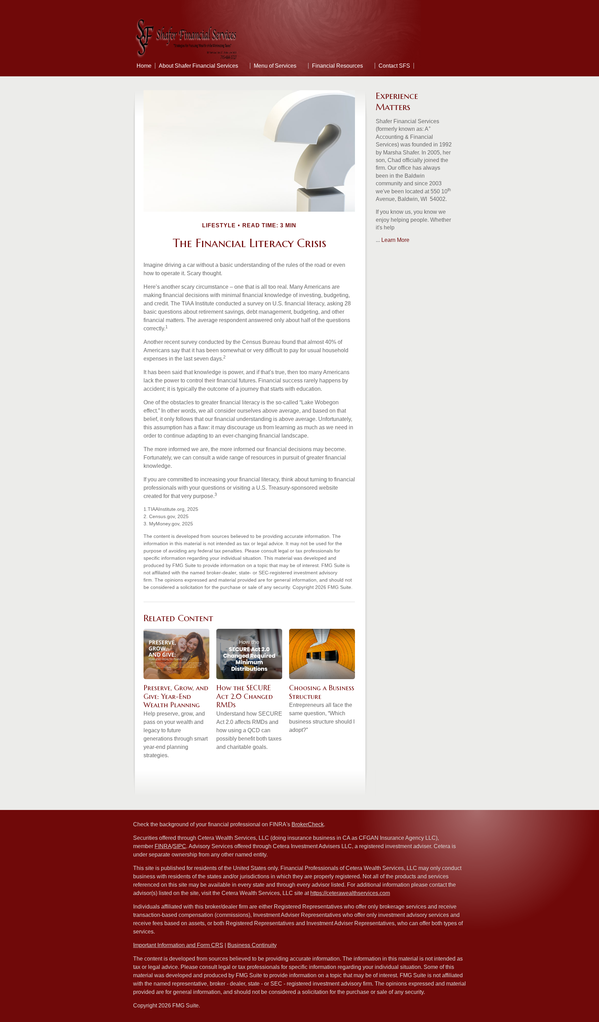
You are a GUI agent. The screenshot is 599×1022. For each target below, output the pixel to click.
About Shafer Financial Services (198, 66)
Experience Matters (397, 101)
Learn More (395, 240)
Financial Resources (337, 66)
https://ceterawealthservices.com (350, 893)
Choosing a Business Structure (321, 692)
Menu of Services (275, 66)
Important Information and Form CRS (178, 945)
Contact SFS (394, 66)
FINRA (163, 846)
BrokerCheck (308, 824)
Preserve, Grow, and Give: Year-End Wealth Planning (176, 696)
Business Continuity (252, 945)
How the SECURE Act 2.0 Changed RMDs (244, 696)
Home (144, 66)
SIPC (179, 846)
